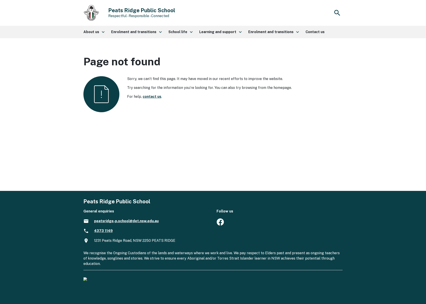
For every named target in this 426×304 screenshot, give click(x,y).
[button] (94, 32)
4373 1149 (103, 231)
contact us (152, 96)
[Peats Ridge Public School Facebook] (220, 224)
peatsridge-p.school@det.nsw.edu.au (126, 221)
